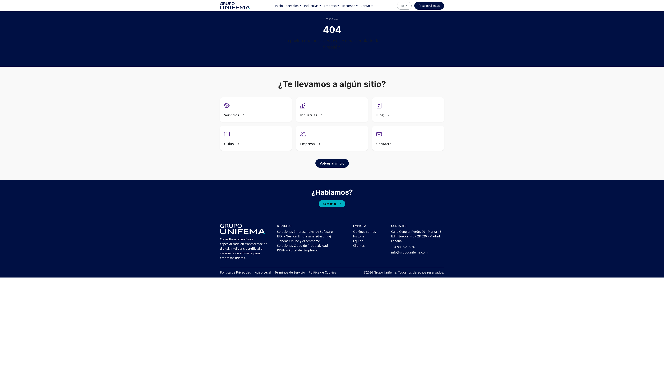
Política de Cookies (322, 272)
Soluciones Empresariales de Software (305, 231)
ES (403, 6)
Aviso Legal (263, 272)
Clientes (359, 245)
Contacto (367, 6)
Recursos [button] (348, 6)
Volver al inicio (332, 163)
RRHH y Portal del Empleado (297, 250)
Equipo (358, 241)
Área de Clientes (429, 6)
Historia (359, 236)
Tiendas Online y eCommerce (298, 241)
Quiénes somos (364, 231)
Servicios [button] (292, 6)
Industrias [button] (311, 6)
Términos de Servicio (290, 272)
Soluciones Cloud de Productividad (302, 245)
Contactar (330, 203)
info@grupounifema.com (409, 252)
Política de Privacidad (235, 272)
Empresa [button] (330, 6)
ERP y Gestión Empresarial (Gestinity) (304, 236)
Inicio (279, 6)
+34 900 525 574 (402, 247)
